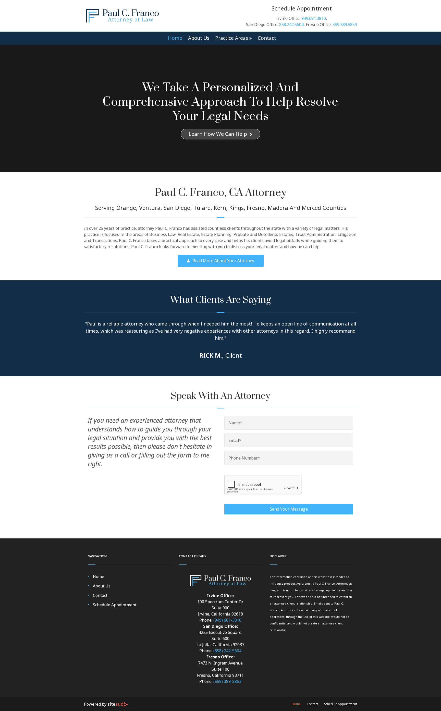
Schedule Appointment (115, 605)
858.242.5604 (291, 24)
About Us (198, 38)
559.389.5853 (345, 24)
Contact (267, 38)
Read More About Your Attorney (222, 260)
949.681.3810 (313, 18)
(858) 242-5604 (227, 651)
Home (175, 38)
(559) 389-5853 (227, 681)
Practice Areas (233, 38)
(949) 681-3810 (227, 620)
